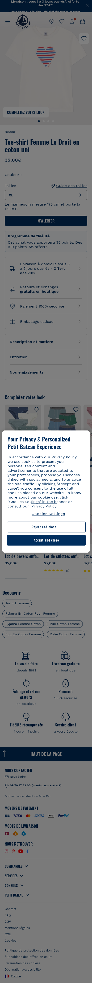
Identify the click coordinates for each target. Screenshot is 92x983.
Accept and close (46, 540)
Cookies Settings (48, 513)
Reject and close (44, 527)
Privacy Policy (43, 506)
